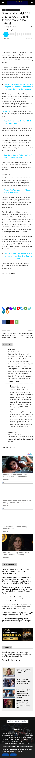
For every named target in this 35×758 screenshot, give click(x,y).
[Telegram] (22, 308)
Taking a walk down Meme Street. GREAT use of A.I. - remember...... (24, 681)
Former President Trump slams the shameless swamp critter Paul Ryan (9, 335)
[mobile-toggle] (3, 2)
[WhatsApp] (16, 322)
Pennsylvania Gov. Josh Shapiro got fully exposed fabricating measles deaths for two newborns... (23, 692)
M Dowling (6, 26)
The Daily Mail (6, 111)
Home (3, 7)
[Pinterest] (12, 322)
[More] (7, 312)
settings (20, 751)
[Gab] (14, 308)
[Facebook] (3, 308)
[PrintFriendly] (29, 308)
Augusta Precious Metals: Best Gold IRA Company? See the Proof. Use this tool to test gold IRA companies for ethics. (18, 86)
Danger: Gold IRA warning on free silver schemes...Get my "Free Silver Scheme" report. (18, 256)
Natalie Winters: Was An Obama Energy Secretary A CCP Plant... (24, 671)
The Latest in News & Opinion (13, 10)
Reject (13, 755)
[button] (32, 2)
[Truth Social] (11, 308)
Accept (5, 755)
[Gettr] (18, 308)
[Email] (25, 308)
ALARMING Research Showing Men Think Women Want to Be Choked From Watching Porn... (23, 702)
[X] (7, 308)
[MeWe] (3, 312)
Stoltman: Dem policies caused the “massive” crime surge (26, 335)
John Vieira (14, 386)
